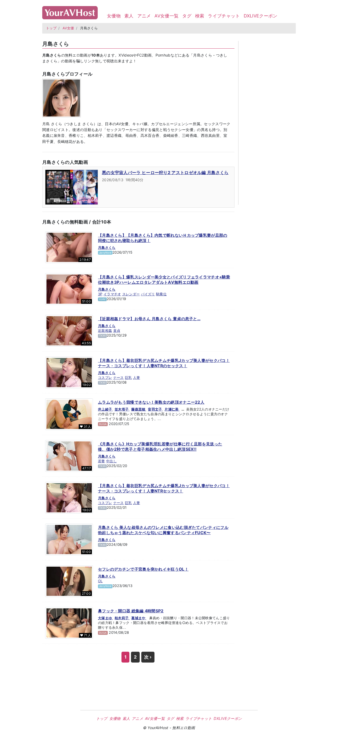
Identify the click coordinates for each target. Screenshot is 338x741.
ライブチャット (224, 15)
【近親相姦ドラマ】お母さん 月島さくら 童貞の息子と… (149, 318)
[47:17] (69, 456)
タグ (186, 15)
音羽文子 (155, 409)
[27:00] (69, 581)
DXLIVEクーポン (261, 15)
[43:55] (69, 330)
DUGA (103, 424)
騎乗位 (161, 294)
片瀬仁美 (172, 409)
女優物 (114, 15)
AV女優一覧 (166, 15)
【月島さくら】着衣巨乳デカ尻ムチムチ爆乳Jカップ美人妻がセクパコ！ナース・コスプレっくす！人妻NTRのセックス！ (164, 363)
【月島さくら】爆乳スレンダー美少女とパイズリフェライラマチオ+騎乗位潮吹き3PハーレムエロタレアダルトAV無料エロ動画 (164, 279)
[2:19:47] (69, 247)
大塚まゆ (105, 618)
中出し (111, 461)
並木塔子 (122, 409)
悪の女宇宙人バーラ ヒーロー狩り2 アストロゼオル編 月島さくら (165, 172)
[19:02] (69, 372)
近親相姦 (105, 330)
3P (100, 294)
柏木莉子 (122, 618)
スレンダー (131, 294)
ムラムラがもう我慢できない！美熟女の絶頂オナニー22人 (151, 402)
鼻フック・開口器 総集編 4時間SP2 (131, 610)
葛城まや (138, 618)
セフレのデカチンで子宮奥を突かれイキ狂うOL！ (143, 569)
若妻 (101, 461)
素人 (129, 15)
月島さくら (107, 247)
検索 (199, 15)
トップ (51, 28)
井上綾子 (105, 409)
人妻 (136, 377)
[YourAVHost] (70, 11)
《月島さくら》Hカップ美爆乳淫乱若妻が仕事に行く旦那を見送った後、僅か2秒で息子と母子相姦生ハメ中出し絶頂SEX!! (160, 446)
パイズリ (148, 294)
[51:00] (69, 289)
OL (100, 581)
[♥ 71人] (69, 623)
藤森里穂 (138, 409)
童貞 (116, 330)
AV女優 (68, 28)
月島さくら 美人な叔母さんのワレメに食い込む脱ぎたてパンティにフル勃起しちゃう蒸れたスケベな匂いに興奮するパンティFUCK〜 (163, 530)
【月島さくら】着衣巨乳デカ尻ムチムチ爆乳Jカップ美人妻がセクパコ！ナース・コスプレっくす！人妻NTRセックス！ (164, 488)
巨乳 (128, 377)
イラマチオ (112, 294)
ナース (118, 377)
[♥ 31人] (69, 414)
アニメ (144, 15)
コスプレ (105, 377)
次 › (148, 657)
